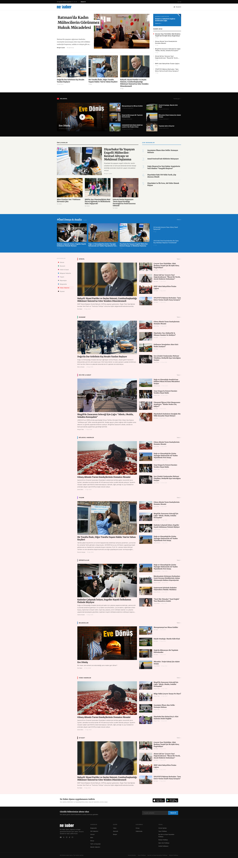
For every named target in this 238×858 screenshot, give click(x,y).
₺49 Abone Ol (119, 851)
